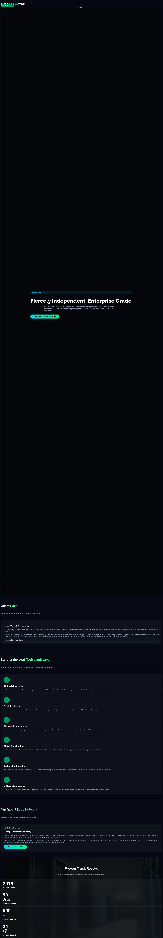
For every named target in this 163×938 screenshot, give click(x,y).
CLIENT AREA (7, 6)
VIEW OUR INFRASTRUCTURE (45, 316)
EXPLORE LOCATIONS (15, 847)
